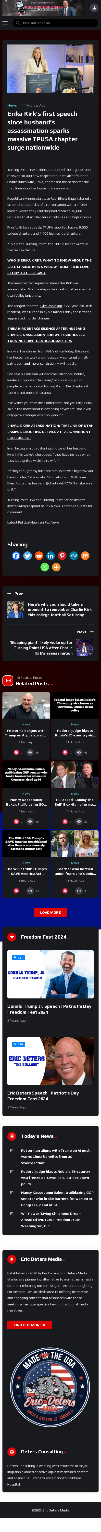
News (12, 105)
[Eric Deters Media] (43, 8)
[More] (56, 567)
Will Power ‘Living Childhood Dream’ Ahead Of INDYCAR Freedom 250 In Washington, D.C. (51, 1220)
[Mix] (85, 555)
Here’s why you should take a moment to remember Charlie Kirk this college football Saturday (60, 609)
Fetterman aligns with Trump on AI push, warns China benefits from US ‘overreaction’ (56, 1157)
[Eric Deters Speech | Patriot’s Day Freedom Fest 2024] (50, 1061)
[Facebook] (16, 555)
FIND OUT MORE (28, 1325)
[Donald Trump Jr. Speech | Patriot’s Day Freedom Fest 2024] (50, 974)
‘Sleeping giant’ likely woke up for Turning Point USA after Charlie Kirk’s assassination (41, 647)
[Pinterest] (62, 555)
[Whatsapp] (44, 567)
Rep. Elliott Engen (64, 198)
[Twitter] (27, 555)
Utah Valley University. (24, 295)
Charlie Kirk (15, 182)
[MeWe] (73, 555)
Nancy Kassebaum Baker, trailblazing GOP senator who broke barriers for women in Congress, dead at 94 (57, 1199)
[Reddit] (39, 555)
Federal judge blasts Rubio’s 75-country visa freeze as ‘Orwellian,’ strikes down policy (55, 1178)
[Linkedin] (50, 555)
